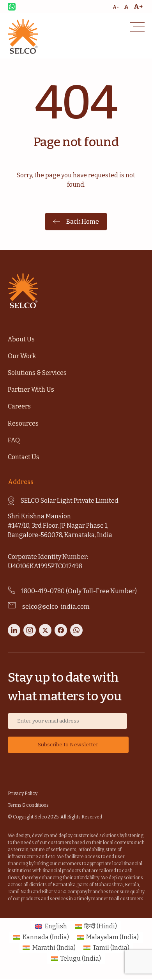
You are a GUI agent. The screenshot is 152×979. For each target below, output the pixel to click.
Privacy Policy (22, 793)
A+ (138, 6)
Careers (19, 406)
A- (116, 7)
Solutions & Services (37, 372)
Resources (23, 423)
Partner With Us (31, 389)
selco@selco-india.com (56, 606)
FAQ (14, 440)
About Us (21, 339)
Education (18, 224)
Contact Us (23, 457)
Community (20, 242)
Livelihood (18, 206)
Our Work (22, 356)
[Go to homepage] (23, 51)
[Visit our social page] (14, 634)
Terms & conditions (28, 805)
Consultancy (21, 260)
